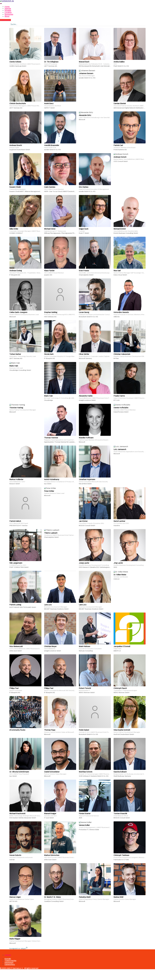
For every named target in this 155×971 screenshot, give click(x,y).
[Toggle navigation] (1, 3)
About (7, 16)
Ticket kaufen (5, 20)
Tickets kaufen (10, 961)
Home (7, 7)
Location (8, 12)
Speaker (8, 10)
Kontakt (8, 959)
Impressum (9, 963)
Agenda (8, 9)
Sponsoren (9, 14)
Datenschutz (10, 964)
